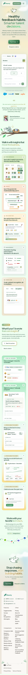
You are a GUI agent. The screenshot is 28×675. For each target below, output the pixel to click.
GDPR (16, 623)
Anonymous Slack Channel (19, 631)
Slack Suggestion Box (19, 635)
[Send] (22, 84)
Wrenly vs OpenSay (6, 648)
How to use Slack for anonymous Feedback (19, 651)
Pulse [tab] (12, 288)
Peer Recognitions (7, 615)
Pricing (17, 610)
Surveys (6, 613)
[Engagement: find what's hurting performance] (14, 260)
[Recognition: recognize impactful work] (14, 228)
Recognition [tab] (18, 288)
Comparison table (8, 631)
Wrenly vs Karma (8, 643)
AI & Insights (7, 619)
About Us (17, 613)
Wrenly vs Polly (7, 641)
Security (17, 621)
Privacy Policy (7, 671)
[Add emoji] (20, 84)
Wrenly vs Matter (8, 645)
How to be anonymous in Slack (18, 646)
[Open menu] (23, 3)
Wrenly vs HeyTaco (6, 637)
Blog (16, 619)
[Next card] (23, 60)
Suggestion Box (8, 610)
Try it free (13, 42)
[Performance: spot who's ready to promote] (14, 168)
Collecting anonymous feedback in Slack (19, 640)
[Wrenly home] (6, 3)
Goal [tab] (7, 288)
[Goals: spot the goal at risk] (14, 198)
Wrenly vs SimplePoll (6, 634)
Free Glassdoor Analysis (19, 615)
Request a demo (14, 47)
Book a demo (17, 3)
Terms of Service (17, 671)
